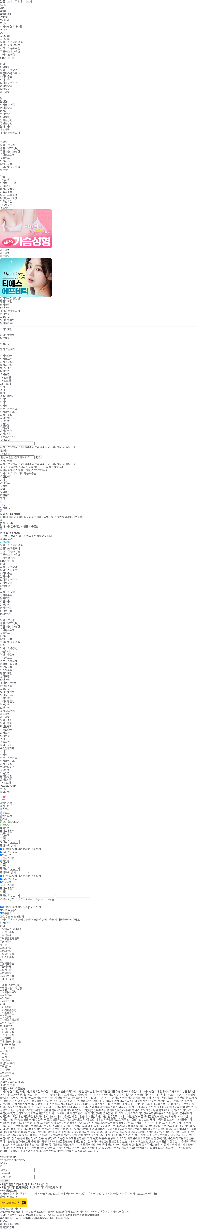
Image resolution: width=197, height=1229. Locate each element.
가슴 (2, 176)
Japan (3, 7)
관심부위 (5, 845)
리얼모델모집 (7, 418)
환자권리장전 (7, 1227)
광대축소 (5, 482)
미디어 (3, 399)
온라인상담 (6, 430)
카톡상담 (5, 427)
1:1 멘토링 (5, 377)
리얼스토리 (6, 745)
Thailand (4, 20)
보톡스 (5, 1053)
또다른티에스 (7, 766)
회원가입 (5, 791)
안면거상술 (8, 1028)
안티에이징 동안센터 (11, 298)
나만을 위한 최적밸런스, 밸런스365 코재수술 (24, 470)
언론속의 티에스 (8, 408)
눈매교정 (5, 110)
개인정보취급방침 (9, 1224)
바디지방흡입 (7, 334)
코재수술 (7, 947)
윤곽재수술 (6, 85)
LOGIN (3, 29)
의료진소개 (6, 368)
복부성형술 (8, 1072)
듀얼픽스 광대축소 (10, 51)
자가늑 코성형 (7, 54)
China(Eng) (5, 13)
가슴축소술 (6, 192)
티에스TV (5, 405)
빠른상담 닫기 (7, 1085)
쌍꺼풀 (3, 492)
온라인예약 (6, 433)
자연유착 (5, 495)
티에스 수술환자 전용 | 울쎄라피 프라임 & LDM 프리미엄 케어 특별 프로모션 (40, 464)
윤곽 (2, 63)
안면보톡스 (6, 313)
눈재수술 (5, 126)
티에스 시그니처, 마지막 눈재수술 (18, 473)
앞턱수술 (5, 79)
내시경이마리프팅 (11, 1041)
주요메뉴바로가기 (24, 1)
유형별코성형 (7, 154)
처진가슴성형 (7, 188)
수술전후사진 (7, 396)
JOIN (2, 32)
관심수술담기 (7, 831)
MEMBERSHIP (8, 785)
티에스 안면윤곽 (8, 70)
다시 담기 (20, 1082)
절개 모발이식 (7, 349)
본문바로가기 (7, 1)
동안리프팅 (6, 673)
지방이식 (5, 317)
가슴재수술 (6, 204)
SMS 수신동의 (9, 852)
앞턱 (2, 489)
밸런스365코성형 (9, 148)
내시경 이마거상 (8, 682)
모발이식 (5, 707)
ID (1, 1166)
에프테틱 (5, 92)
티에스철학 (6, 361)
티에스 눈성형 (7, 104)
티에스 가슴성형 (8, 182)
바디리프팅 (6, 698)
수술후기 (5, 742)
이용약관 (5, 1221)
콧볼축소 (5, 157)
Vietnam (4, 17)
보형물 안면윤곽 (8, 82)
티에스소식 (6, 414)
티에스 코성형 (7, 145)
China (3, 10)
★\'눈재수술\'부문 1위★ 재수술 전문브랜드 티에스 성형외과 (31, 467)
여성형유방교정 (8, 198)
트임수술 (5, 113)
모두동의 (7, 855)
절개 (2, 498)
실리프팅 (5, 304)
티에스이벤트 (7, 411)
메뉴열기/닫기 (7, 436)
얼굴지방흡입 (9, 1044)
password (5, 1173)
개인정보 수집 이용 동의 (15, 848)
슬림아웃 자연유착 (10, 45)
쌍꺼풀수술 (6, 107)
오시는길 (5, 374)
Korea (3, 4)
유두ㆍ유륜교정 (8, 195)
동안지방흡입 (7, 320)
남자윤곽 (5, 89)
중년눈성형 (6, 123)
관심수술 (13, 899)
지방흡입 (7, 1069)
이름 (2, 837)
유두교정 (7, 1016)
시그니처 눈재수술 (10, 48)
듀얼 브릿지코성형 (10, 151)
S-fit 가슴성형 (7, 57)
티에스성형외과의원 (11, 26)
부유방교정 (6, 201)
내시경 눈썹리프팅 (10, 132)
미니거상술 (8, 1032)
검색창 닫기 (6, 538)
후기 (2, 386)
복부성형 (5, 338)
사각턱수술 (6, 76)
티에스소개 (6, 355)
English (3, 23)
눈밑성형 (5, 117)
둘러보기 (5, 371)
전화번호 (5, 841)
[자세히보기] (34, 848)
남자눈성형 (6, 120)
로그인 (3, 788)
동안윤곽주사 (7, 323)
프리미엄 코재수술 (10, 167)
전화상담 (5, 828)
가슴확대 (5, 185)
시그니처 (5, 35)
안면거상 (5, 307)
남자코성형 (6, 163)
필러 (4, 1057)
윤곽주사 (7, 1060)
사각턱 (3, 485)
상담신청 (5, 421)
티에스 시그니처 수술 (11, 42)
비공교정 (5, 160)
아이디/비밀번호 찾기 (52, 1187)
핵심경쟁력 (6, 364)
